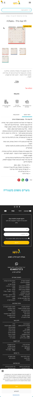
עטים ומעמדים (11, 356)
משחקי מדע (27, 332)
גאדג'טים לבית (26, 344)
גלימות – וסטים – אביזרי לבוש (9, 292)
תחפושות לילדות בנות (24, 286)
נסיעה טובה (12, 317)
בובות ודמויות (12, 336)
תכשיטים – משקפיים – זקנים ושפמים (24, 295)
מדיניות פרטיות (16, 395)
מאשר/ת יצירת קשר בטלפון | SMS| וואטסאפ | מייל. (17, 238)
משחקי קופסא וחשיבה (9, 325)
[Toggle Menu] (30, 2)
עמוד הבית (25, 16)
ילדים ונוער (16, 320)
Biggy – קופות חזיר (25, 336)
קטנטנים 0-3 (27, 324)
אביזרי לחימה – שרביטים (9, 294)
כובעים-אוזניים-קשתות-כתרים (9, 281)
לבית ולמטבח (16, 341)
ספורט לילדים (12, 331)
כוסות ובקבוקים (11, 308)
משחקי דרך (12, 338)
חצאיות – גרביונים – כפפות (10, 286)
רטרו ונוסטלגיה (11, 310)
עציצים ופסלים (11, 346)
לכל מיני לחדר (11, 329)
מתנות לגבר (27, 313)
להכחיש (16, 391)
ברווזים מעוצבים (11, 315)
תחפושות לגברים (25, 291)
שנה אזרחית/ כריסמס (24, 366)
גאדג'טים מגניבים (25, 310)
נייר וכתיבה (16, 353)
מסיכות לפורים (11, 284)
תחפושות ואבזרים (25, 280)
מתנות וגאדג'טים (16, 303)
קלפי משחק (27, 358)
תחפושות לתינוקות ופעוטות (25, 283)
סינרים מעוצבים (11, 344)
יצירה (14, 324)
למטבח (28, 349)
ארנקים (13, 312)
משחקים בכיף (12, 327)
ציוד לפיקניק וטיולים (10, 366)
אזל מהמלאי (19, 16)
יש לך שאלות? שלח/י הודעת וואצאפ (16, 267)
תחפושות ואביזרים (16, 277)
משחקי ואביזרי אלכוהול (9, 313)
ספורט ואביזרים (26, 315)
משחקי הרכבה (11, 334)
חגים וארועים (16, 363)
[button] (3, 371)
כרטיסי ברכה (12, 358)
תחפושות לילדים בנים (24, 287)
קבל (16, 386)
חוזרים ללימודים (26, 368)
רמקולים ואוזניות (26, 306)
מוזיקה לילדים (26, 331)
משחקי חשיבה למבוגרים (9, 306)
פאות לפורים (27, 300)
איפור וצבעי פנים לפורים (24, 298)
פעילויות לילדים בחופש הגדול (24, 326)
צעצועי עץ (27, 329)
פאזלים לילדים (11, 332)
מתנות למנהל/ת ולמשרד (24, 308)
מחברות (28, 360)
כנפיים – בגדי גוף (11, 289)
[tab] (27, 115)
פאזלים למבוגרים (25, 317)
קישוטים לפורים (11, 300)
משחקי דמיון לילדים (25, 338)
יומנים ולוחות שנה (25, 356)
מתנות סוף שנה (11, 368)
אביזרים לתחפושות (25, 293)
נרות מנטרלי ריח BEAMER (26, 347)
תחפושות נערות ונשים (24, 289)
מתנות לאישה (26, 312)
